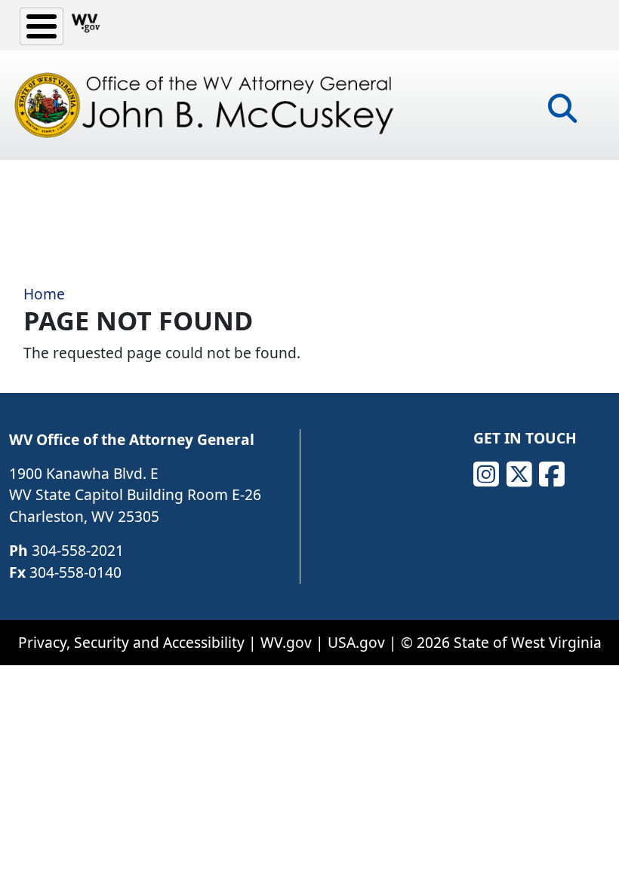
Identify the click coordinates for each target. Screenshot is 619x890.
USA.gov (356, 642)
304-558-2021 (78, 550)
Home (44, 294)
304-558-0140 (75, 572)
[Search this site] (562, 113)
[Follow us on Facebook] (552, 474)
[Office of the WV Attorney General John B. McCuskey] (207, 105)
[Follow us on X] (519, 474)
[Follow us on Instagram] (486, 474)
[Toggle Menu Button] (41, 26)
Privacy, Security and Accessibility (131, 642)
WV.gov (286, 642)
